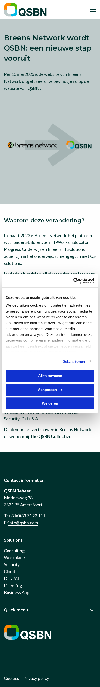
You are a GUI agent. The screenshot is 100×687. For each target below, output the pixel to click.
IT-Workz (60, 242)
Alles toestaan (50, 376)
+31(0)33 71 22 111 (26, 515)
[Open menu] (91, 10)
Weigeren (50, 403)
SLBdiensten (37, 242)
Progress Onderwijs (23, 249)
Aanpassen (47, 390)
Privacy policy (36, 678)
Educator (80, 242)
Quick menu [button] (16, 610)
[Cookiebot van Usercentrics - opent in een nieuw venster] (73, 281)
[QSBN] (25, 9)
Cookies (11, 678)
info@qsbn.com (23, 522)
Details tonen (73, 361)
